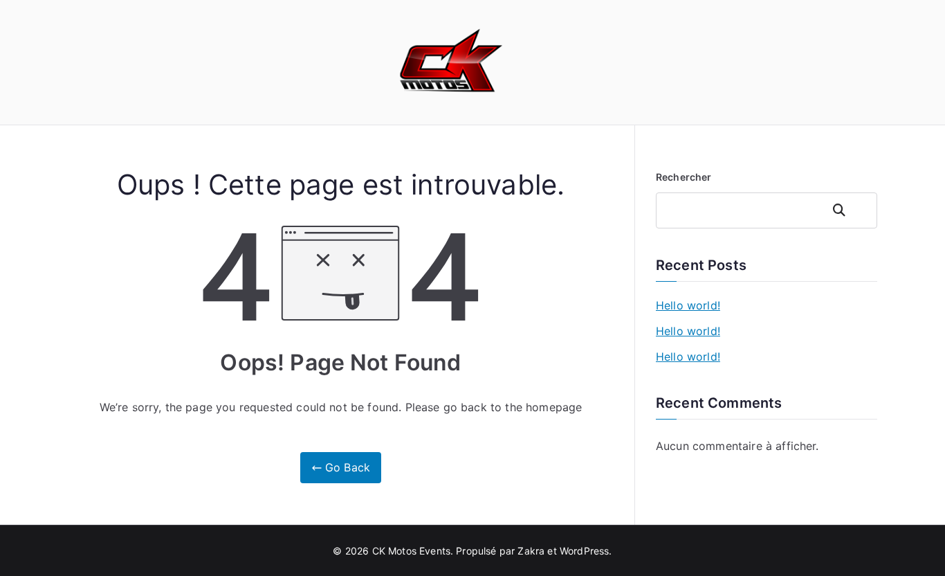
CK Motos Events (411, 551)
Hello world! (688, 305)
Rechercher (684, 177)
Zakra (530, 551)
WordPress (584, 551)
